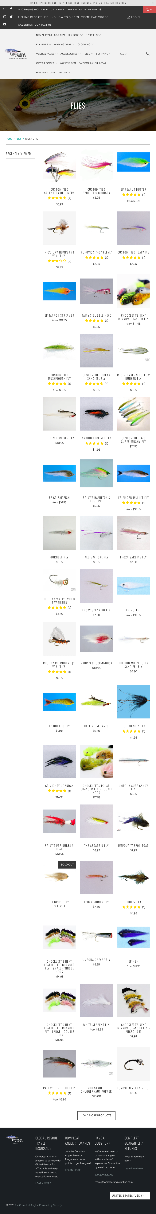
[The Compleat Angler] (18, 53)
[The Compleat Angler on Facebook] (10, 9)
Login (135, 17)
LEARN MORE (43, 1183)
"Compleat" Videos (94, 17)
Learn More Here (133, 1168)
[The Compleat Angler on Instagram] (4, 17)
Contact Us (43, 24)
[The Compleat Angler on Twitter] (10, 17)
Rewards (94, 9)
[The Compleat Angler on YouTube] (4, 24)
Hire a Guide (77, 9)
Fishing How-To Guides (61, 17)
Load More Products (96, 1115)
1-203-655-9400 (28, 9)
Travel (61, 9)
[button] (75, 35)
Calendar (25, 24)
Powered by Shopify (50, 1205)
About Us (47, 9)
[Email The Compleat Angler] (4, 9)
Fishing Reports (30, 17)
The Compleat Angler (26, 1205)
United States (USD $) (127, 1195)
